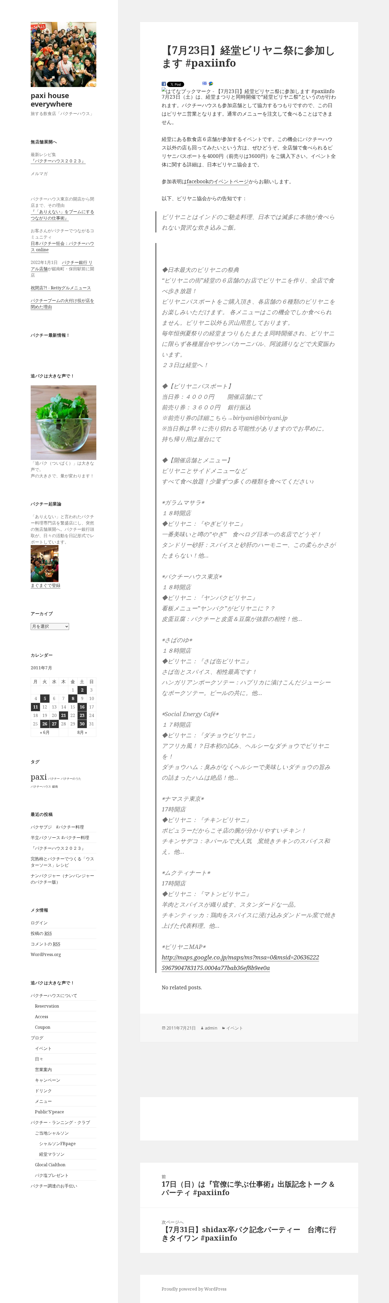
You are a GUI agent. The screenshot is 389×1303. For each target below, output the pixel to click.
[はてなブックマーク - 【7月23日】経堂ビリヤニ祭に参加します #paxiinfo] (248, 91)
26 (44, 724)
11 (35, 707)
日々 (39, 1059)
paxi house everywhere (51, 99)
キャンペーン (47, 1080)
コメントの (45, 944)
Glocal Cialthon (50, 1165)
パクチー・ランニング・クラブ (60, 1122)
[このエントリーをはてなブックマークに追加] (204, 83)
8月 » (82, 732)
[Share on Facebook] (164, 84)
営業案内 (43, 1069)
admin (211, 1028)
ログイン (39, 923)
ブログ (37, 1038)
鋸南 (55, 786)
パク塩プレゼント (52, 1175)
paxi (39, 776)
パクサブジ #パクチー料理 (57, 827)
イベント (43, 1048)
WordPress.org (46, 954)
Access (41, 1016)
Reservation (47, 1006)
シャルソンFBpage (57, 1143)
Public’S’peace (49, 1112)
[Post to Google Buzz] (211, 84)
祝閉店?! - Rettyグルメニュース (61, 288)
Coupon (42, 1027)
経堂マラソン (52, 1154)
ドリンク (43, 1091)
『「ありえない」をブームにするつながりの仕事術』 (62, 215)
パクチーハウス (41, 786)
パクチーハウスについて (54, 995)
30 (82, 724)
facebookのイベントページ (218, 181)
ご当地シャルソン (52, 1133)
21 (63, 715)
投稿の (41, 933)
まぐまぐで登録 (45, 585)
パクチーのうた (71, 778)
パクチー (54, 778)
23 (82, 715)
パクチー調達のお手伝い (54, 1186)
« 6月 (45, 732)
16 (82, 707)
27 (54, 724)
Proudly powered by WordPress (194, 1289)
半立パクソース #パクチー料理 (60, 837)
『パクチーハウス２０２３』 (58, 161)
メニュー (43, 1101)
